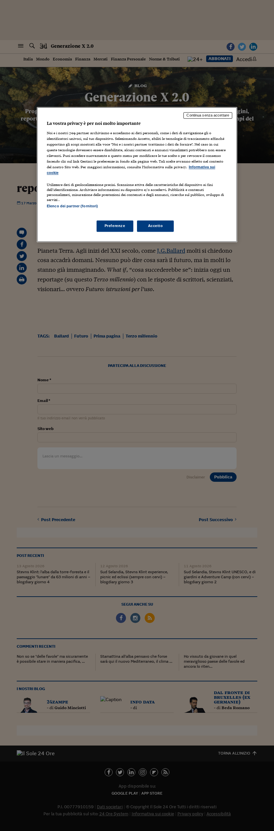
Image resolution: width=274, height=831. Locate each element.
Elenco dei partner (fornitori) (72, 206)
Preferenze (115, 226)
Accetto (155, 226)
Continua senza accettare (207, 116)
